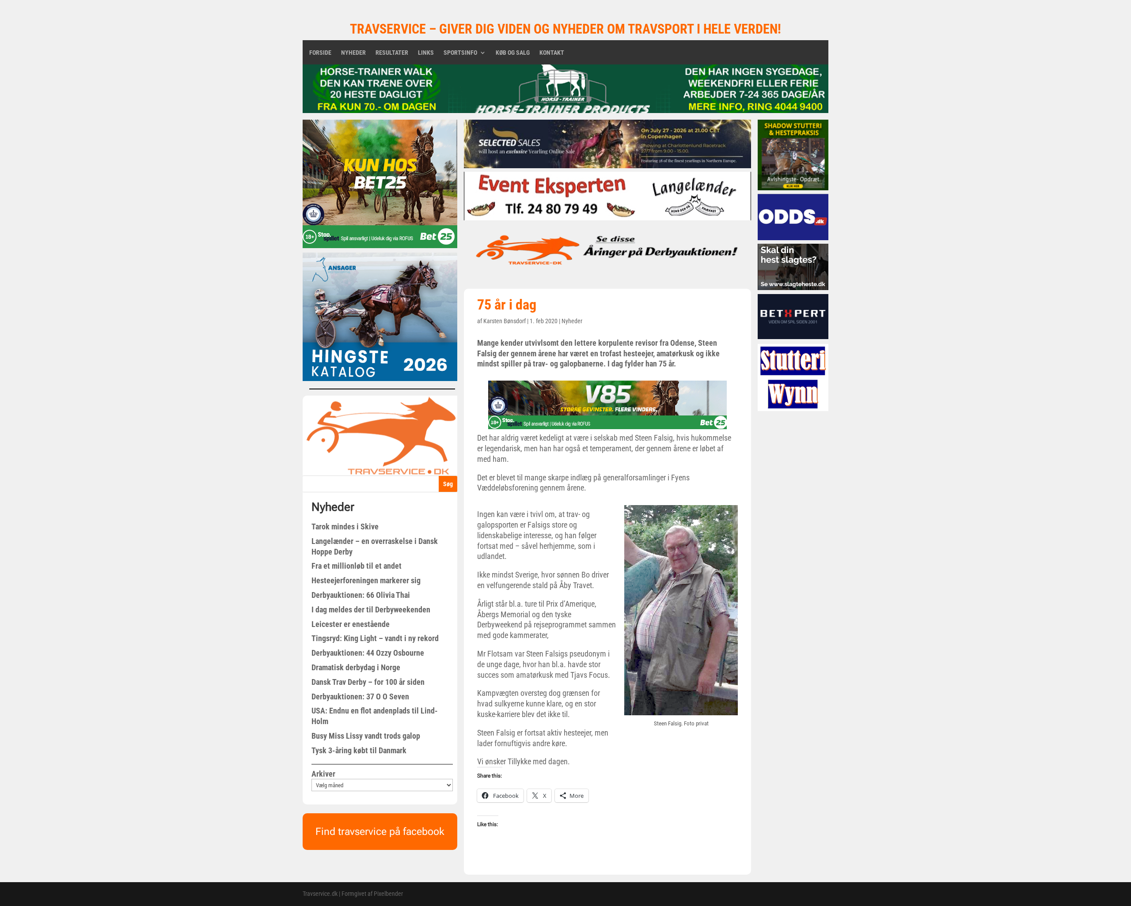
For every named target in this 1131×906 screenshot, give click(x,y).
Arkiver (323, 773)
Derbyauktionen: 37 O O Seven (360, 696)
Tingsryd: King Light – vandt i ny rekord (375, 638)
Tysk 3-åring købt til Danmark (358, 750)
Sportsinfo (460, 52)
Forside (320, 52)
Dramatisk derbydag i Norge (355, 667)
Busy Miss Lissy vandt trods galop (365, 735)
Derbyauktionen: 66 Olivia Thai (360, 595)
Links (426, 52)
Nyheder (353, 52)
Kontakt (551, 52)
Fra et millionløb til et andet (356, 565)
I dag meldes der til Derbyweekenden (370, 609)
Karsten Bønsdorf (504, 321)
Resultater (392, 52)
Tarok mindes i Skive (345, 526)
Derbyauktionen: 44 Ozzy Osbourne (367, 652)
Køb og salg (513, 52)
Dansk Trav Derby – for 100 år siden (368, 682)
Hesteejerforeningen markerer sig (366, 580)
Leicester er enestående (350, 624)
